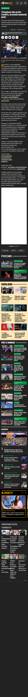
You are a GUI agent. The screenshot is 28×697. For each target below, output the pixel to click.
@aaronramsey (6, 158)
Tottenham (5, 250)
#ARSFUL (4, 161)
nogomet (7, 29)
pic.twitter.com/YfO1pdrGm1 (17, 167)
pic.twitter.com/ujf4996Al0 (9, 97)
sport (2, 29)
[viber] (13, 37)
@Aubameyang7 (6, 159)
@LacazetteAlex (6, 156)
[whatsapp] (9, 37)
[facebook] (2, 37)
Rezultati (11, 246)
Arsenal (21, 250)
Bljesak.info (13, 29)
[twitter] (6, 37)
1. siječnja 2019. (20, 169)
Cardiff (13, 250)
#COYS (18, 95)
